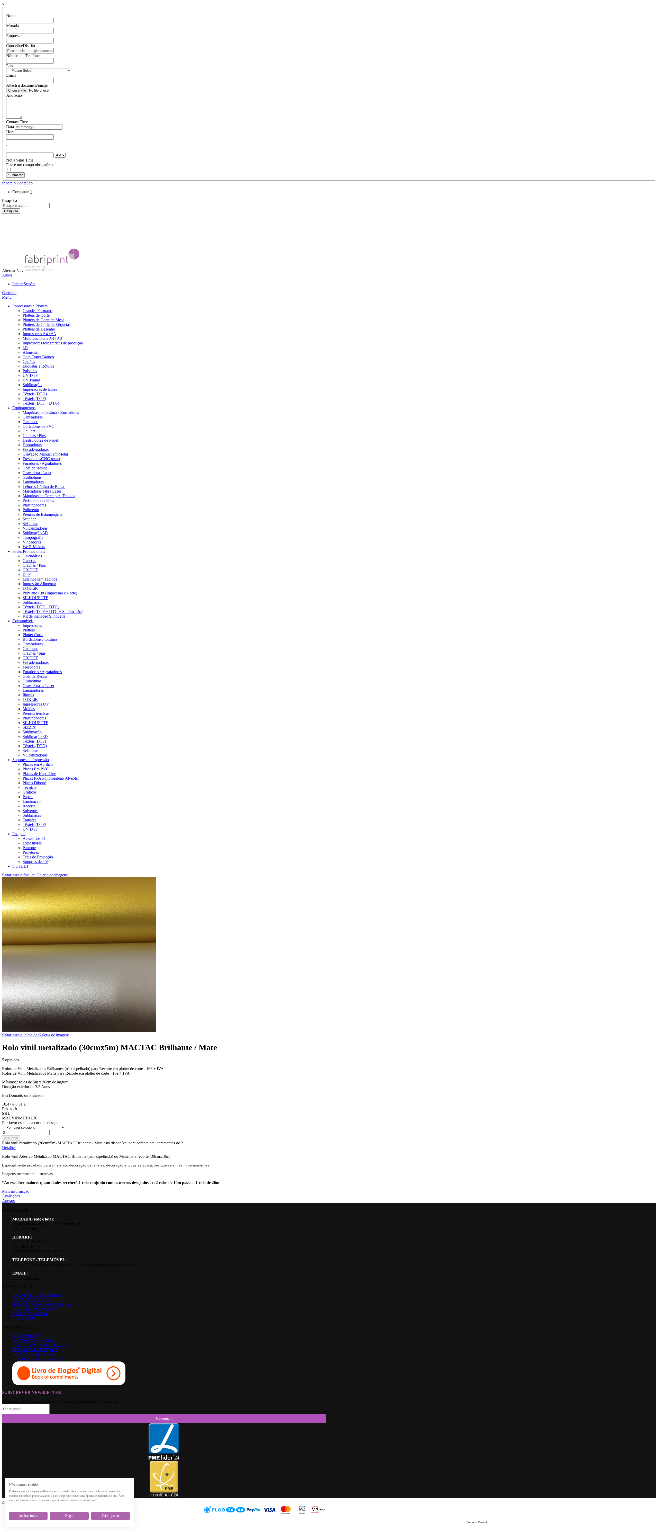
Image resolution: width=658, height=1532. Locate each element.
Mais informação (15, 1191)
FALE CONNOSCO (29, 1314)
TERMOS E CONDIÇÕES (35, 1350)
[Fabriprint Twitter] (6, 234)
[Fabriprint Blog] (6, 244)
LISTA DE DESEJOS (30, 1300)
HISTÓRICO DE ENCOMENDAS (42, 1304)
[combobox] (26, 205)
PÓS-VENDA (24, 1318)
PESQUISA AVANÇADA (34, 1309)
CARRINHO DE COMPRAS (37, 1295)
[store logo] (52, 270)
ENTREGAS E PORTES (33, 1340)
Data (10, 126)
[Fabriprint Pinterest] (6, 239)
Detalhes (9, 1147)
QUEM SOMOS (26, 1336)
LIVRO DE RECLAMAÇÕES (38, 1359)
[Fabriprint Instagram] (6, 230)
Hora (10, 132)
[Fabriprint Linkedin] (6, 225)
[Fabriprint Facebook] (6, 216)
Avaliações (11, 1196)
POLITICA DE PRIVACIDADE (39, 1345)
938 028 (85, 1265)
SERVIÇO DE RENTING (34, 1354)
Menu (7, 297)
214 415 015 (21, 1265)
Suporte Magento (477, 1522)
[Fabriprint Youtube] (6, 220)
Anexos (8, 1200)
